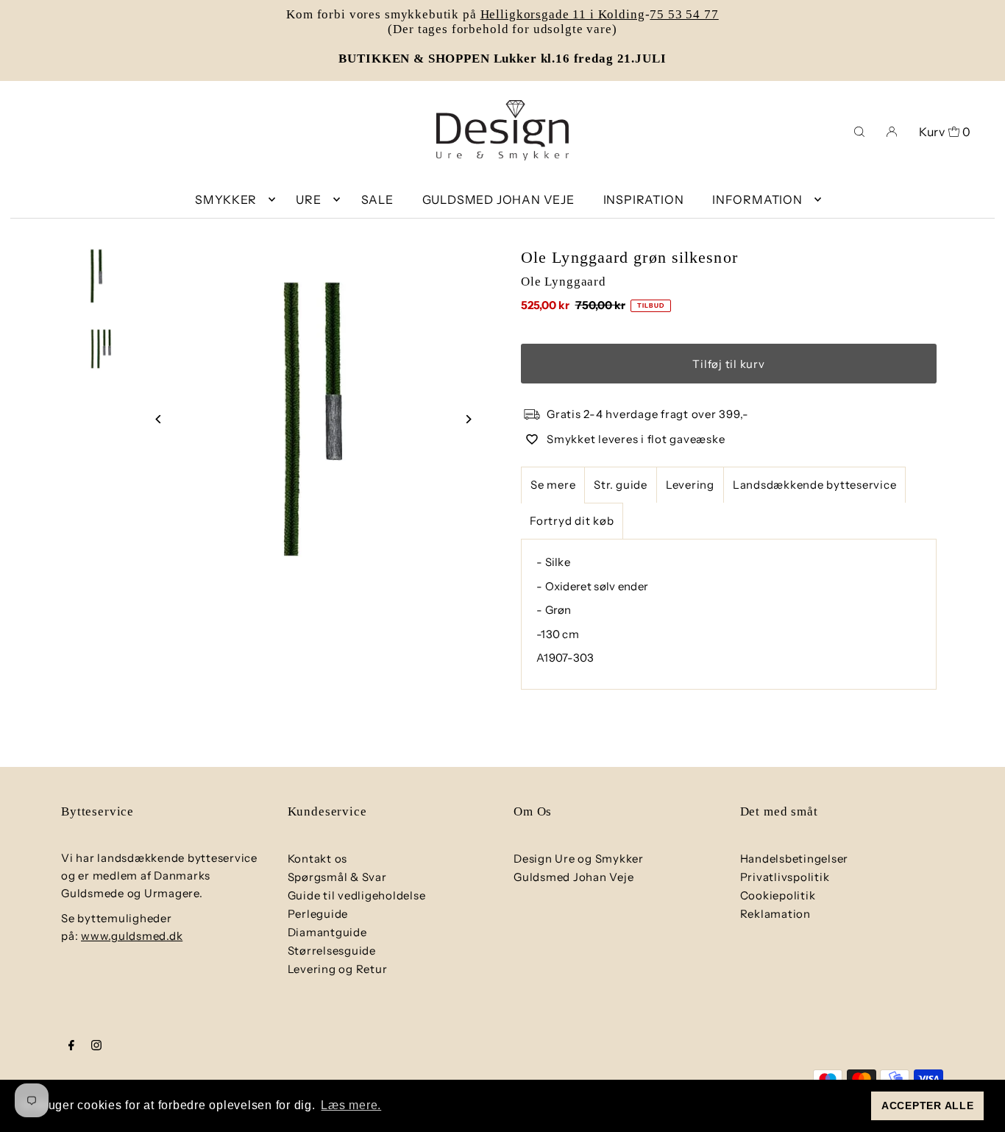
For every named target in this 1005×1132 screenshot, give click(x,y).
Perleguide (318, 914)
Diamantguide (327, 932)
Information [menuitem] (757, 199)
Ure (308, 199)
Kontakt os (318, 859)
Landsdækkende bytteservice (815, 485)
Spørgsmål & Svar (337, 877)
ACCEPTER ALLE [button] (927, 1105)
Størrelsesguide (332, 951)
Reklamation (775, 914)
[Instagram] (96, 1046)
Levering (690, 485)
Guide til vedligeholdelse (357, 895)
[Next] (467, 419)
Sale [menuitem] (377, 199)
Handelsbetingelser (794, 859)
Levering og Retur (338, 969)
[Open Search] (859, 130)
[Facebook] (71, 1046)
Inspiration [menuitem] (643, 199)
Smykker (226, 199)
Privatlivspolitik (785, 877)
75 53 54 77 (684, 14)
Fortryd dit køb (572, 521)
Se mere (552, 485)
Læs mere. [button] (351, 1105)
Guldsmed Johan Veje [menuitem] (498, 199)
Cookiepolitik (778, 895)
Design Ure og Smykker (579, 859)
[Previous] (158, 419)
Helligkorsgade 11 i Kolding (562, 14)
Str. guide (620, 485)
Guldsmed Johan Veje (573, 877)
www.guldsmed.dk (131, 936)
